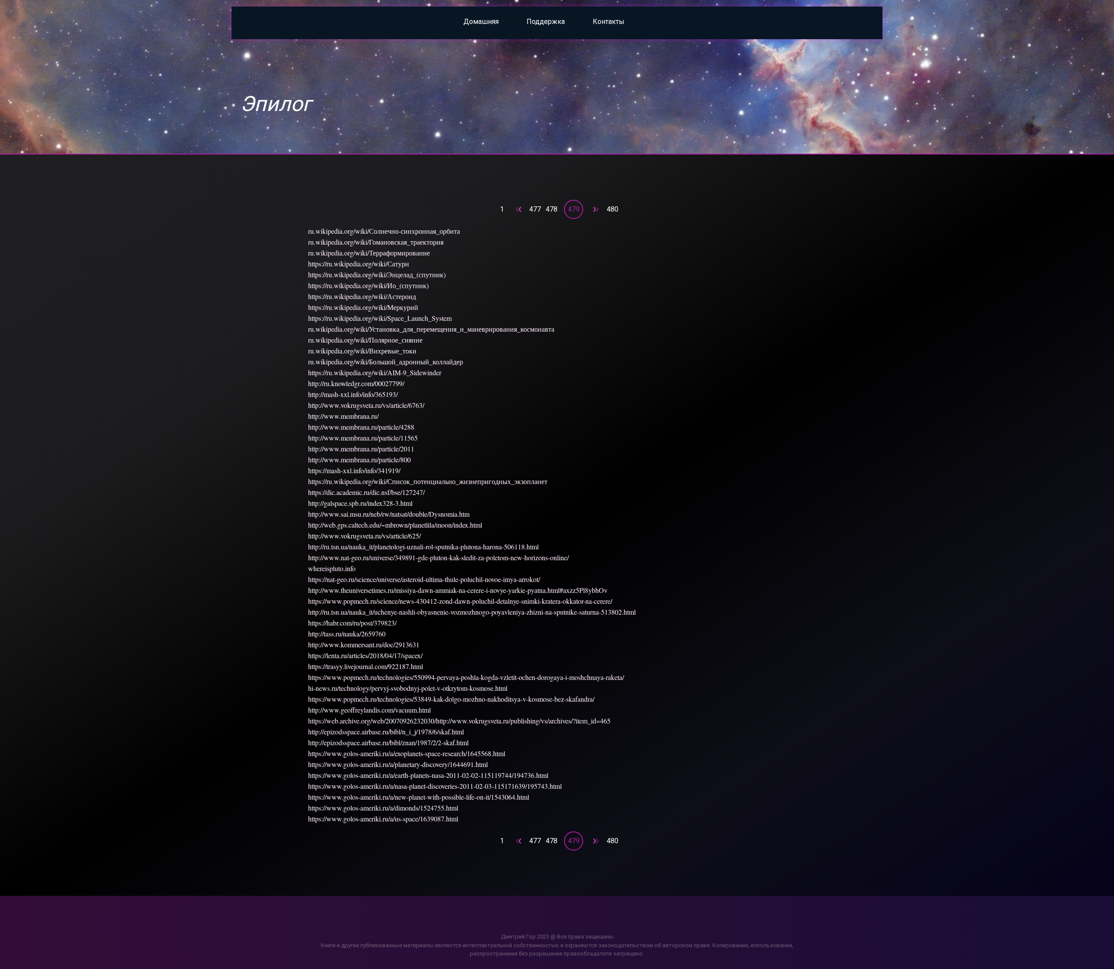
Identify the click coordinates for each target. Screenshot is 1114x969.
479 (574, 209)
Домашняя (481, 21)
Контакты (608, 21)
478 (551, 209)
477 (535, 209)
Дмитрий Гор (518, 936)
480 (612, 209)
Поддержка (546, 21)
